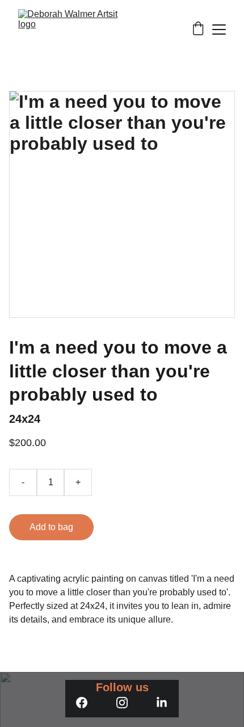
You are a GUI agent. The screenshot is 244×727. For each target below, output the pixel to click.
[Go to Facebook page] (81, 702)
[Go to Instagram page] (122, 702)
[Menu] (219, 29)
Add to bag (51, 527)
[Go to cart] (198, 29)
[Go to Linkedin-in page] (161, 702)
